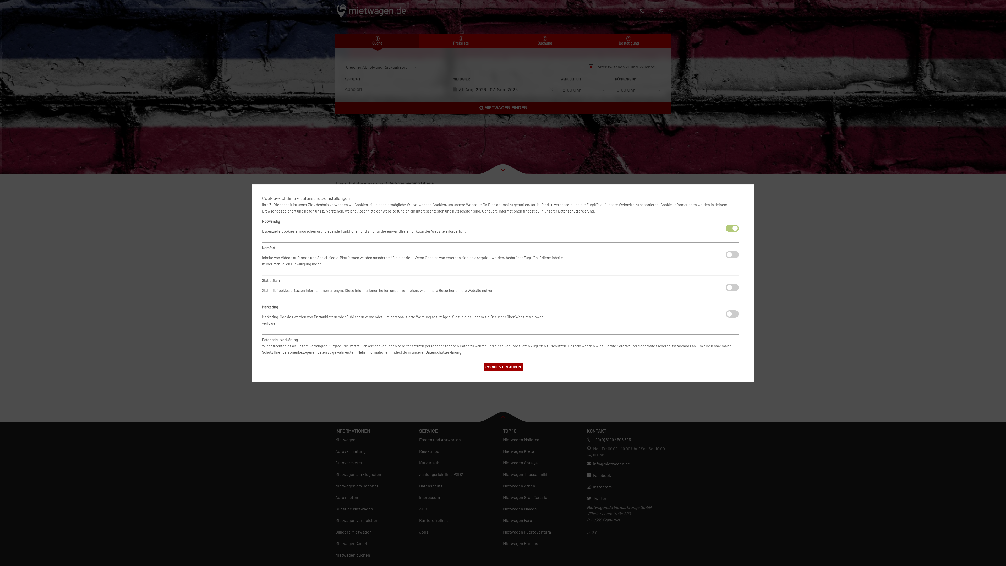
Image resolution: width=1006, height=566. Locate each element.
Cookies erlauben (503, 367)
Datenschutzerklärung (576, 211)
